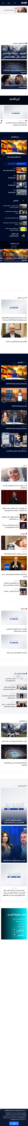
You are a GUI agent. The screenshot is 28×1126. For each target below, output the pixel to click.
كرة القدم (22, 721)
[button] (15, 246)
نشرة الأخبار (15, 137)
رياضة (23, 50)
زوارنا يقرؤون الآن (19, 673)
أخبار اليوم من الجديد (19, 43)
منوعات (22, 534)
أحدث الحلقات (14, 243)
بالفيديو (20, 362)
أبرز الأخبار (14, 99)
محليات (23, 120)
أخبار (14, 2)
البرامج (9, 2)
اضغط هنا (12, 1119)
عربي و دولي (21, 297)
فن (24, 465)
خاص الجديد (21, 786)
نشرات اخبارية (24, 255)
